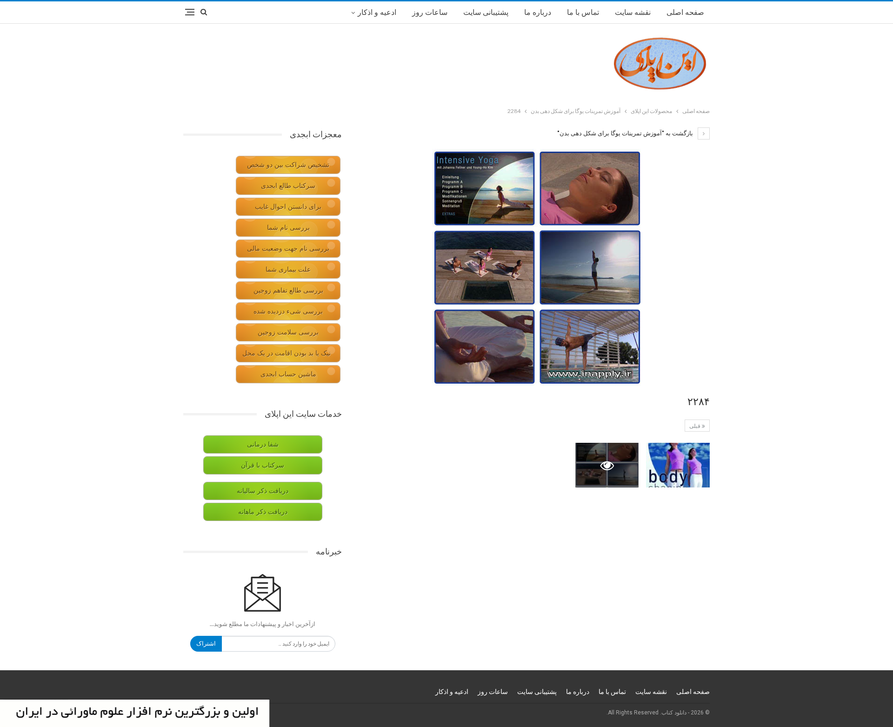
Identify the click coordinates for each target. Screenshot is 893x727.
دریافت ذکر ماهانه (262, 511)
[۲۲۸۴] (678, 465)
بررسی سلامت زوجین (288, 332)
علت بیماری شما (288, 269)
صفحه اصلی (685, 12)
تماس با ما (583, 12)
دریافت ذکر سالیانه (262, 490)
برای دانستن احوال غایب (288, 206)
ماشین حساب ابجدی (288, 374)
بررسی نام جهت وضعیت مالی (288, 248)
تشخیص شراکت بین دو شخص (288, 164)
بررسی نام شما (288, 227)
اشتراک (206, 643)
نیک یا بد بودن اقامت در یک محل (286, 353)
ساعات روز (429, 12)
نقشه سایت (633, 12)
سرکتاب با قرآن (262, 465)
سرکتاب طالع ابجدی (288, 185)
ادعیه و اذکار (377, 12)
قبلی (695, 426)
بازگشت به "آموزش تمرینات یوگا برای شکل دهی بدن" (625, 133)
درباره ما (537, 12)
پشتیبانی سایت (485, 12)
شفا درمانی (263, 444)
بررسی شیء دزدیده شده (288, 311)
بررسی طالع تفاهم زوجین (288, 290)
